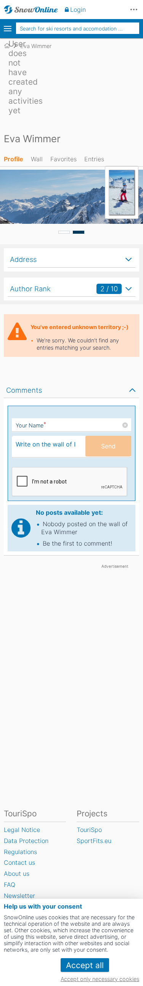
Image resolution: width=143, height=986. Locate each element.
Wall (37, 159)
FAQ (9, 884)
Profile (13, 159)
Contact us (19, 862)
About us (16, 873)
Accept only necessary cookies (100, 979)
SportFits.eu (94, 841)
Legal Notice (22, 829)
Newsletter (19, 895)
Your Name (31, 425)
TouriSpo (89, 829)
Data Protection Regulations (26, 846)
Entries (94, 159)
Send (108, 446)
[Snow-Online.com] (31, 9)
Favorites (63, 159)
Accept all (85, 965)
